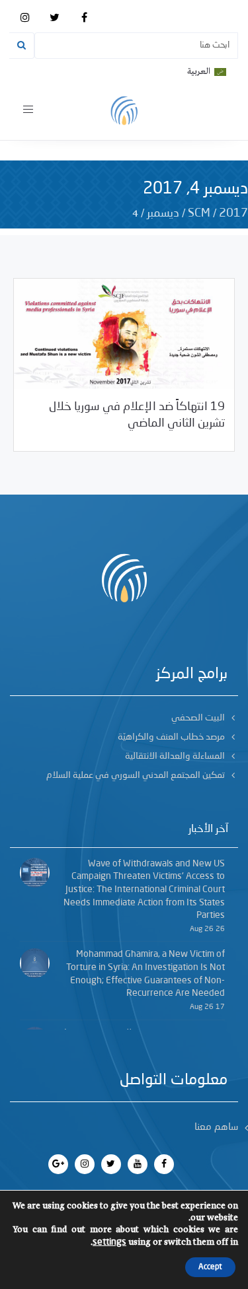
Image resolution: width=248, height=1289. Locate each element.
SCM (199, 213)
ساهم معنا (216, 1127)
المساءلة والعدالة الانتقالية (175, 756)
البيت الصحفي (198, 717)
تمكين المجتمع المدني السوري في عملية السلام (135, 775)
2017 (233, 213)
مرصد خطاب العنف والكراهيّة (171, 737)
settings (109, 1242)
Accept (210, 1267)
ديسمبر (163, 213)
